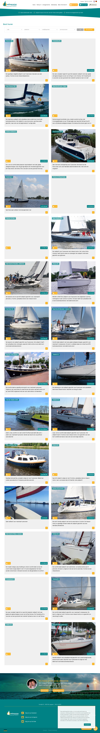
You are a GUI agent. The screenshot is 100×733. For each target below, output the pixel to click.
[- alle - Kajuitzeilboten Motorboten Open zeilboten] (14, 29)
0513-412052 (44, 690)
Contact (45, 730)
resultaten (89, 29)
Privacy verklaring (52, 730)
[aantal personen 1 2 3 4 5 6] (67, 29)
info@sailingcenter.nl (58, 690)
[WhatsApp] (95, 728)
